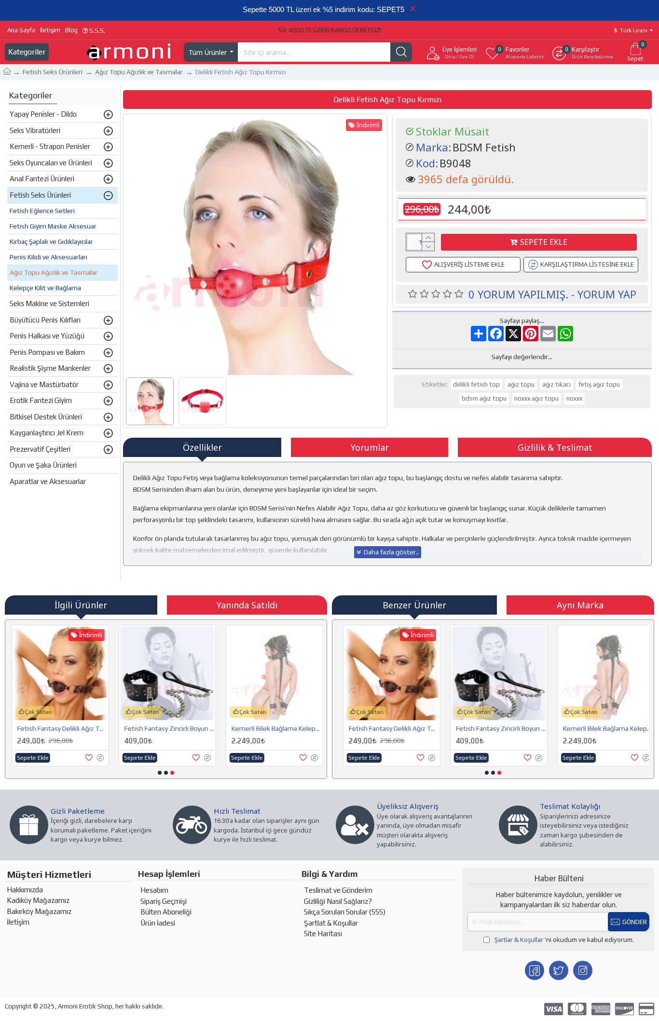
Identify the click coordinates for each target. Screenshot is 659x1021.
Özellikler (202, 447)
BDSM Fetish (484, 147)
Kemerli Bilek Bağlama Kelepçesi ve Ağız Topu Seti (275, 728)
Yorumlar (370, 447)
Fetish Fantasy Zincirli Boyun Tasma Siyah (168, 728)
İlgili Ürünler (81, 605)
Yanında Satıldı (247, 605)
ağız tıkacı (556, 384)
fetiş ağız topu (599, 384)
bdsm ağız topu (484, 398)
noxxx (574, 398)
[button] (160, 773)
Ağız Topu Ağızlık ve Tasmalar (139, 72)
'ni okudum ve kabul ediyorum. (564, 939)
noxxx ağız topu (536, 398)
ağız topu (521, 384)
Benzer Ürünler (414, 605)
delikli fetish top (476, 384)
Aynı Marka (580, 605)
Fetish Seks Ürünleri (52, 72)
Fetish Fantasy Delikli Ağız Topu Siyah (61, 728)
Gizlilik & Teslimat (555, 447)
